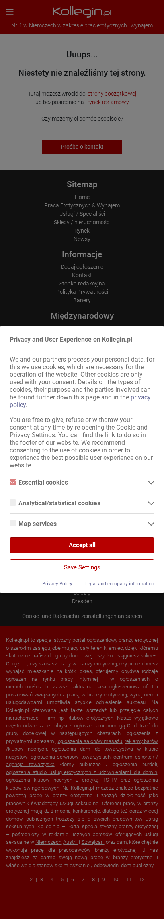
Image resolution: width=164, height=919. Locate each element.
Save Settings (82, 567)
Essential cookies (43, 482)
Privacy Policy (57, 584)
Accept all (82, 545)
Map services (37, 524)
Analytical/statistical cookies (59, 503)
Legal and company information (119, 584)
